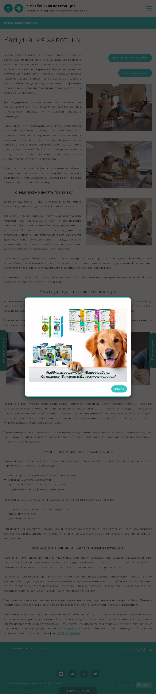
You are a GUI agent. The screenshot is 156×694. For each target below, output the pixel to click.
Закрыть (119, 389)
